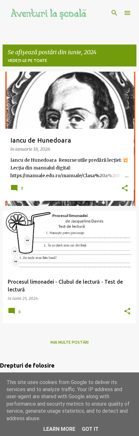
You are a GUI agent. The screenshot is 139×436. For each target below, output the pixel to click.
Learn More (59, 429)
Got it (90, 429)
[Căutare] (114, 13)
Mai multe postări (69, 342)
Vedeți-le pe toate (27, 60)
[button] (125, 188)
